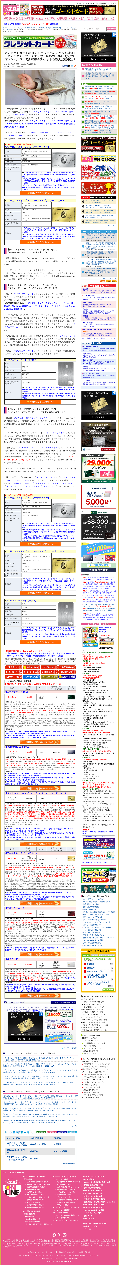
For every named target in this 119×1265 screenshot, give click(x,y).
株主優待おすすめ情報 (91, 904)
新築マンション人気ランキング (93, 1014)
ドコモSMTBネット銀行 (99, 348)
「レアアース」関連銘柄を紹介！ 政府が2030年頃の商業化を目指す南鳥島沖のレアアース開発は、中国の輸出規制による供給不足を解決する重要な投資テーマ (101, 262)
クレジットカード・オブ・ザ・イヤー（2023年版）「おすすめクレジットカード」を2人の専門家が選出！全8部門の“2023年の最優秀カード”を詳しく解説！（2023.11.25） (40, 1077)
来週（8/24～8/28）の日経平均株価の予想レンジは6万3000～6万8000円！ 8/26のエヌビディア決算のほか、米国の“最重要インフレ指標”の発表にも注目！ (101, 245)
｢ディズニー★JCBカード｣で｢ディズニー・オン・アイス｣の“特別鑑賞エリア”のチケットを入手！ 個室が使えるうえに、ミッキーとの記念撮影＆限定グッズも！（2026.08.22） (40, 1097)
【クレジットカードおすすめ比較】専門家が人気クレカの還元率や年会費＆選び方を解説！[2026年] (34, 28)
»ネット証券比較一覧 (88, 338)
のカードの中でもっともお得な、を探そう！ (99, 97)
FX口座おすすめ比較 (89, 1038)
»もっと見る (73, 1126)
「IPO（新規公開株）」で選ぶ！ (35, 1194)
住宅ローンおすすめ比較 (92, 932)
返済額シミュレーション (92, 1004)
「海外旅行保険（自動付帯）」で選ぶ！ (67, 1200)
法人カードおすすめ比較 (92, 925)
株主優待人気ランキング (33, 1219)
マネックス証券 (60, 1151)
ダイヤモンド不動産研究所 (77, 1255)
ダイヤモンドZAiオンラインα (95, 1223)
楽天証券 (34, 1158)
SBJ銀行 (99, 368)
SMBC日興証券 (36, 1138)
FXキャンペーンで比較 (91, 1087)
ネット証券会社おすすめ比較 (93, 899)
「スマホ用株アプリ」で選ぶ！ (35, 1205)
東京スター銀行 (99, 362)
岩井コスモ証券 (13, 1138)
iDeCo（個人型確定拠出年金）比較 (97, 1182)
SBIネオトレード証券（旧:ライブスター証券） (99, 332)
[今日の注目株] (97, 19)
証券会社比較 (28, 1179)
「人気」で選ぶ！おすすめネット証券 (37, 1182)
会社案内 (60, 1252)
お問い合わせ (32, 1252)
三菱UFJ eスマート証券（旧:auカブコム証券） (97, 976)
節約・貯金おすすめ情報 (92, 943)
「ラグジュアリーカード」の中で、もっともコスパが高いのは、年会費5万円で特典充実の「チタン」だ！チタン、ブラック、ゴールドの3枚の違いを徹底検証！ (48, 389)
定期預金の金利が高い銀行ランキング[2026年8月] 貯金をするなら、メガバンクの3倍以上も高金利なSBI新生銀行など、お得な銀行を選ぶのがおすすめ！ (101, 236)
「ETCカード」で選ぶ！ (63, 1205)
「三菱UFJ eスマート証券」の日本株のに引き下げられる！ (100, 92)
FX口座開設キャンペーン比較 (94, 1043)
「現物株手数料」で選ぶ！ (33, 1189)
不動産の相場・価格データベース (94, 1030)
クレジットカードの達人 (61, 1212)
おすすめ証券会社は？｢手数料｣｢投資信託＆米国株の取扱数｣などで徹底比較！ (99, 107)
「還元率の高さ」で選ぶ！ (63, 1184)
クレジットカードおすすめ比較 (94, 920)
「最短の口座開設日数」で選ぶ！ (35, 1187)
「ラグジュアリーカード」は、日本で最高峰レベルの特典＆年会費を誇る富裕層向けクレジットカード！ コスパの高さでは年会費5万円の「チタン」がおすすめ (48, 396)
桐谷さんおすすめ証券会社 (93, 917)
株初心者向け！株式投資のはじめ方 (96, 914)
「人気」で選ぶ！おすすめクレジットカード (68, 1187)
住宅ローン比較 (88, 999)
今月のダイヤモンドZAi (93, 1213)
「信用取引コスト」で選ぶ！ (34, 1192)
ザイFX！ (87, 1229)
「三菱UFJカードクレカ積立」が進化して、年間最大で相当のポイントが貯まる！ (99, 87)
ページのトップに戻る (71, 1048)
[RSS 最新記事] (75, 66)
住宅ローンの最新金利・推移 (94, 1002)
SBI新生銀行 (99, 355)
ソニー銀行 (99, 382)
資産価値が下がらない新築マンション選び (98, 938)
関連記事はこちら (66, 1034)
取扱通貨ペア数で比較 (91, 1092)
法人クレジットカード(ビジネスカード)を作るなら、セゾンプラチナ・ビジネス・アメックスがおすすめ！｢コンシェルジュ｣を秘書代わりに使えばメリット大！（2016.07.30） (40, 1071)
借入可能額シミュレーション (94, 1007)
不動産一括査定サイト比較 (93, 1012)
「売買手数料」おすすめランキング (96, 1064)
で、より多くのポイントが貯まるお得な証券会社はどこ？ (99, 102)
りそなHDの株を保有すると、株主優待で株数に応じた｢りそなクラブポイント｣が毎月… (99, 211)
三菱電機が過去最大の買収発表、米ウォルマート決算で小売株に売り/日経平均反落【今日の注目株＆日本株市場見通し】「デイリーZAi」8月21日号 (99, 75)
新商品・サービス (90, 1226)
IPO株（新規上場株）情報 (93, 1185)
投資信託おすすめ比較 (91, 907)
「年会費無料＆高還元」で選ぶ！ (65, 1189)
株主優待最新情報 (29, 1214)
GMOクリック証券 (38, 1144)
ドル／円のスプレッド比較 (93, 1095)
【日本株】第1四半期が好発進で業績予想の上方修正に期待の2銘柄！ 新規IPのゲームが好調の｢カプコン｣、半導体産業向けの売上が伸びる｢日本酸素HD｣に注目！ (101, 271)
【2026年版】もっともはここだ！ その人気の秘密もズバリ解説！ (99, 122)
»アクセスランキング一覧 (108, 278)
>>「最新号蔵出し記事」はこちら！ (94, 836)
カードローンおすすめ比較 (93, 945)
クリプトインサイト (93, 1255)
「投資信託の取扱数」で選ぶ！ (35, 1200)
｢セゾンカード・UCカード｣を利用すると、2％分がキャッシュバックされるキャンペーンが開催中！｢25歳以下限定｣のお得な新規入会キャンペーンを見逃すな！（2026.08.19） (39, 1103)
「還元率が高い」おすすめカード (95, 1074)
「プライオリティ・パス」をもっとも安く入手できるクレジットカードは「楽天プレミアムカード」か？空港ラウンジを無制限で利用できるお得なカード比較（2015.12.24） (39, 1083)
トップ (5, 28)
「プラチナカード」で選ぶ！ (64, 1197)
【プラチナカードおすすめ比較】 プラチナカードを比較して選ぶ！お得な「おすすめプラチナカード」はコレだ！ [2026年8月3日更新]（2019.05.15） (39, 1059)
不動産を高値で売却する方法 (93, 935)
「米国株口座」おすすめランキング (96, 1067)
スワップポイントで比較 (92, 1048)
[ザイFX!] (112, 19)
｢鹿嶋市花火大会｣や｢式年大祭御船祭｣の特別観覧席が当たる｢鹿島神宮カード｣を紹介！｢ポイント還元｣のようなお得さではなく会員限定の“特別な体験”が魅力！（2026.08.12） (39, 1121)
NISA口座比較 (89, 1179)
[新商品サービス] (105, 19)
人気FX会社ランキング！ (92, 1041)
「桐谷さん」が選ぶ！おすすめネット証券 (38, 1184)
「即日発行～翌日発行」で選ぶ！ (65, 1202)
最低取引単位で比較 (90, 1051)
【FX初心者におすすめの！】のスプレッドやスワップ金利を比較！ (100, 127)
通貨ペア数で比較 (89, 1053)
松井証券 (34, 1151)
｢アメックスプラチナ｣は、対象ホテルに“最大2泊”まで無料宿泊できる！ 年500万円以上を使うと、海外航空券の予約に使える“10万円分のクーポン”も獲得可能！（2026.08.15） (40, 1115)
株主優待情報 (30, 1216)
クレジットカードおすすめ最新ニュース (66, 1215)
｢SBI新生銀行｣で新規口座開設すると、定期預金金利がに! (100, 112)
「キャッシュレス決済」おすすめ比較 (97, 927)
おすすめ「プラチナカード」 (94, 1082)
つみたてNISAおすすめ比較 (94, 1176)
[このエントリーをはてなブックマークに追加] (72, 66)
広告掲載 (87, 1252)
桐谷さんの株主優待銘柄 (33, 1221)
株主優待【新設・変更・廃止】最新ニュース (39, 1224)
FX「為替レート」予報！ (91, 1097)
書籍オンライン (74, 1259)
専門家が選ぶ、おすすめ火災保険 (94, 1020)
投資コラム (88, 1216)
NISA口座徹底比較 (90, 909)
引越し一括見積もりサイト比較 (93, 1022)
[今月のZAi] (89, 19)
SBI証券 (57, 1138)
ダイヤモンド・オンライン (46, 1255)
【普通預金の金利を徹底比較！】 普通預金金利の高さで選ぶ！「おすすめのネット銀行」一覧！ (101, 253)
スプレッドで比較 (89, 1046)
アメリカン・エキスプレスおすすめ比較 (97, 922)
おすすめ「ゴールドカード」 (94, 1079)
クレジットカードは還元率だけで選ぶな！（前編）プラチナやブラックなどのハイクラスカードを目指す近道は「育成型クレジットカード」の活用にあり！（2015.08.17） (39, 1065)
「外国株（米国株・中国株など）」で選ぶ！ (39, 1197)
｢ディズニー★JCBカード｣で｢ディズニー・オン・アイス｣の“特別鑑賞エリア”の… (99, 201)
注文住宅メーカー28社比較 (92, 1027)
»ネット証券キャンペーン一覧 (105, 338)
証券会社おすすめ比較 (90, 1061)
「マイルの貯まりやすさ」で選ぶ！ (66, 1192)
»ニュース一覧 (110, 225)
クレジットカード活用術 (61, 1210)
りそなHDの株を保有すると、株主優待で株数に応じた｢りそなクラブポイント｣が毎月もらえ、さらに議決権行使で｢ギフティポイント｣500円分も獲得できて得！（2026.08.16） (40, 1109)
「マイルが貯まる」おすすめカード (96, 1077)
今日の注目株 (89, 1219)
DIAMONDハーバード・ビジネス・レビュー (54, 1259)
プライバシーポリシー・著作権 (74, 1252)
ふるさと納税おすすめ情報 (93, 940)
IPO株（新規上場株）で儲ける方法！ (96, 902)
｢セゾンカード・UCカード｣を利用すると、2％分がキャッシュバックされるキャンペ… (98, 206)
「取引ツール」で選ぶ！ (33, 1202)
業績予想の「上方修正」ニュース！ (95, 1069)
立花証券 (57, 1144)
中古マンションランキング (92, 1017)
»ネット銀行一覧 (110, 387)
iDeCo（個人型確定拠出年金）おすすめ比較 (99, 912)
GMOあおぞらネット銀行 (99, 375)
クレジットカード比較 (61, 1179)
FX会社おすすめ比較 (89, 1085)
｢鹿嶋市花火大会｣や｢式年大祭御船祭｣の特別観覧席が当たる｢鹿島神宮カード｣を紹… (99, 221)
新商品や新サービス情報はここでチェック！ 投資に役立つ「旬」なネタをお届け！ (99, 69)
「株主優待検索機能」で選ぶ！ (35, 1207)
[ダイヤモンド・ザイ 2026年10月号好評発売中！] (24, 14)
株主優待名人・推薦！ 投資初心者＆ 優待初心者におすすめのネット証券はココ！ (99, 132)
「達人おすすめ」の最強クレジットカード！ (68, 1182)
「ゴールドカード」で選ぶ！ (64, 1194)
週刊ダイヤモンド (62, 1255)
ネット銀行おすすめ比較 (92, 930)
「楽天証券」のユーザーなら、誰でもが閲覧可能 (99, 117)
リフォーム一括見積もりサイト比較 (95, 1025)
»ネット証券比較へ (69, 1163)
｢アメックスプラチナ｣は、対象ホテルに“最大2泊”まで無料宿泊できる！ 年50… (99, 216)
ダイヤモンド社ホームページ (47, 1252)
